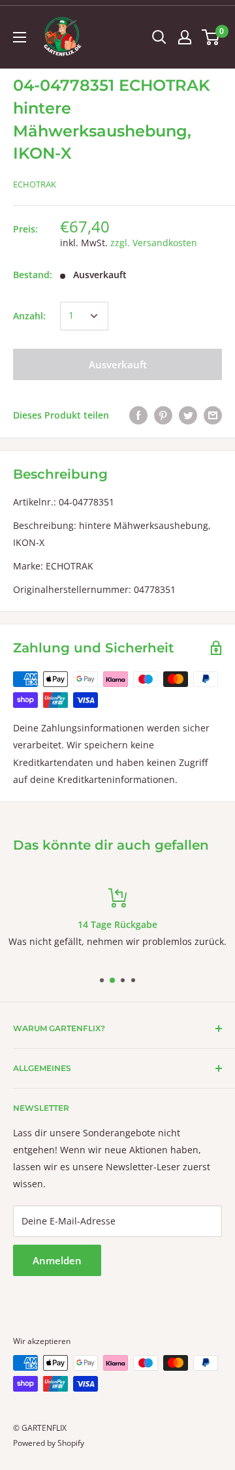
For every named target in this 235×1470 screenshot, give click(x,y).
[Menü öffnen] (19, 37)
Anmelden (57, 1260)
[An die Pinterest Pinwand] (163, 415)
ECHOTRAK (34, 184)
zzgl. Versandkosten (153, 242)
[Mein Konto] (184, 37)
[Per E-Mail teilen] (213, 415)
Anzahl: (29, 316)
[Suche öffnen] (159, 37)
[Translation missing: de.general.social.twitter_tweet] (188, 415)
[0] (211, 37)
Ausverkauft (118, 364)
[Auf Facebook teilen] (138, 415)
